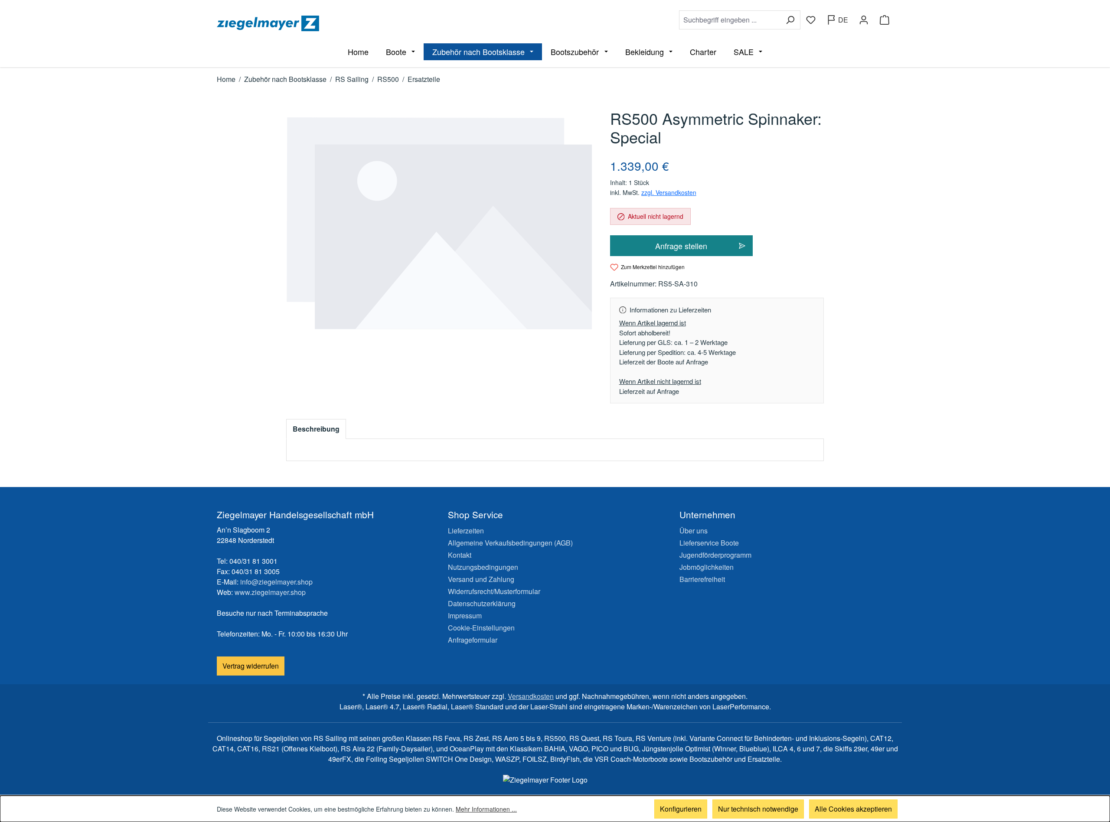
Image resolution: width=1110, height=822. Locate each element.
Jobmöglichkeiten (706, 567)
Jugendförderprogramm (715, 555)
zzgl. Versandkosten (668, 192)
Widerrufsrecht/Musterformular (494, 591)
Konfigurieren (681, 809)
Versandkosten (531, 696)
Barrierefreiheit (702, 579)
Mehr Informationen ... (486, 809)
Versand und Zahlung (481, 579)
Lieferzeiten (466, 531)
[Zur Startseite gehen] (384, 23)
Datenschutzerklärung (482, 603)
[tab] (316, 429)
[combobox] (729, 19)
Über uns (693, 531)
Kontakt (459, 555)
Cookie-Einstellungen (481, 628)
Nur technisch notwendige (758, 809)
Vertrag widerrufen (250, 666)
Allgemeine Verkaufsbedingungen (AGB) (510, 543)
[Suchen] (790, 19)
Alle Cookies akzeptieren (853, 809)
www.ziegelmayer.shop (270, 592)
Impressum (465, 616)
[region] (439, 223)
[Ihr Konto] (863, 19)
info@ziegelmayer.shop (276, 582)
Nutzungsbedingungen (483, 567)
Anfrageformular (472, 640)
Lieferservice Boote (709, 543)
